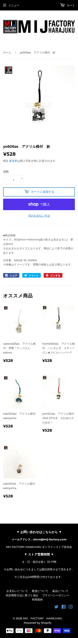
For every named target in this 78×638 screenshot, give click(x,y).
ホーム (7, 52)
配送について (40, 591)
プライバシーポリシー (55, 595)
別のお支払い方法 (39, 215)
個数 (6, 171)
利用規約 (37, 599)
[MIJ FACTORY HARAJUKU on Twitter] (56, 607)
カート (70, 5)
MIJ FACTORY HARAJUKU (42, 618)
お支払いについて (17, 591)
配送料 (13, 160)
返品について (60, 591)
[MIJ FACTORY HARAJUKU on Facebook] (63, 607)
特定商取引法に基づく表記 (22, 595)
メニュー (13, 5)
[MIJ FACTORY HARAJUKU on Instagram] (71, 607)
